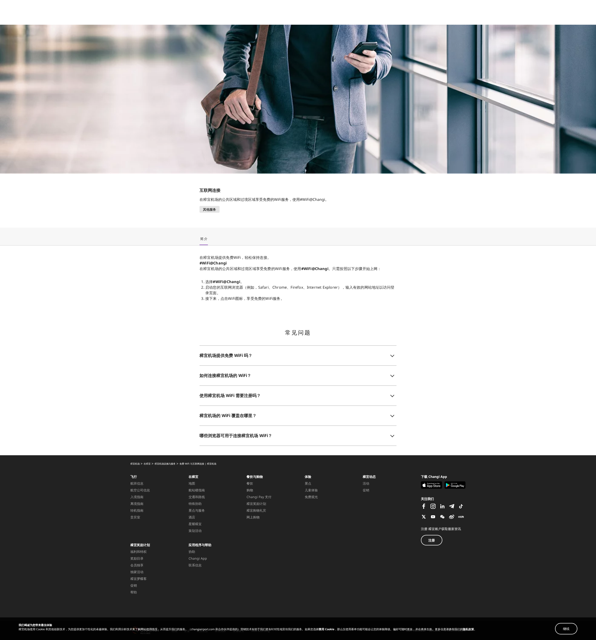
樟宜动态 (369, 476)
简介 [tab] (204, 239)
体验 (308, 476)
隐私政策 (468, 629)
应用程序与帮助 (200, 545)
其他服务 (209, 209)
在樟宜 (193, 476)
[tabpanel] (298, 350)
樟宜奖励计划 (140, 545)
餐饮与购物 (255, 476)
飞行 (133, 476)
